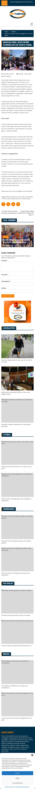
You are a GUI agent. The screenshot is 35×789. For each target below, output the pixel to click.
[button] (32, 755)
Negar (17, 778)
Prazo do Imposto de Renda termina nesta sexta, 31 (16, 645)
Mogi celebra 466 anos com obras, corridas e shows (20, 2)
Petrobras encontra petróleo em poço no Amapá (15, 615)
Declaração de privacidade (22, 787)
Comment (4, 260)
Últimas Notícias (6, 76)
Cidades (20, 74)
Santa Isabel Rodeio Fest (14, 198)
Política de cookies (9, 787)
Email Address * (6, 281)
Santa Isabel (27, 74)
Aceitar (17, 773)
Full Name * (4, 274)
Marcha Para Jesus (11, 197)
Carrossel (6, 237)
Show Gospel (26, 198)
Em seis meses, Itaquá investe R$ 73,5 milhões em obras (26, 213)
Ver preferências (17, 783)
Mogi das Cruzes (16, 237)
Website (3, 288)
